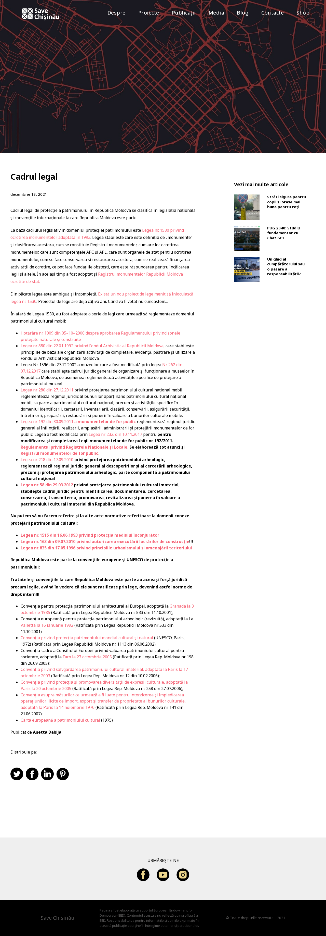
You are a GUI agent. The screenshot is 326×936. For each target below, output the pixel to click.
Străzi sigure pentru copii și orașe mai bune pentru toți (286, 201)
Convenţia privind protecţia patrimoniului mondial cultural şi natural (87, 638)
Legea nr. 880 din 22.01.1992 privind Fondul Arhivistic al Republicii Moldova (92, 346)
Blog (243, 12)
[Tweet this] (18, 774)
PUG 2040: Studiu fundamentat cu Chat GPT (283, 233)
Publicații (184, 12)
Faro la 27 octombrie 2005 (87, 657)
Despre (116, 12)
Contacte (272, 12)
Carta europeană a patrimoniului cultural (60, 720)
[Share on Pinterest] (64, 774)
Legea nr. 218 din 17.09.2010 (47, 459)
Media (216, 12)
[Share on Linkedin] (48, 774)
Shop (302, 12)
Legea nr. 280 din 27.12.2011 (47, 390)
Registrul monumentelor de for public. (60, 453)
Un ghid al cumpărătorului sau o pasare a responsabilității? (286, 267)
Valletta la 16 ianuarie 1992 (47, 625)
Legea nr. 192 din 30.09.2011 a (78, 421)
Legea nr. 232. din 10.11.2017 (115, 434)
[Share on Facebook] (33, 774)
